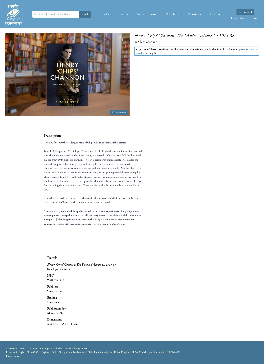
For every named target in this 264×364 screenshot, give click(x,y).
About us (194, 14)
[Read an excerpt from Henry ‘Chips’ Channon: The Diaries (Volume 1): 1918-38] (67, 74)
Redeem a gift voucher (240, 18)
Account (255, 18)
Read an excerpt (119, 112)
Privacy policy (12, 356)
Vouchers (172, 14)
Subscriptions (146, 14)
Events (123, 14)
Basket (247, 12)
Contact (216, 14)
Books (104, 14)
